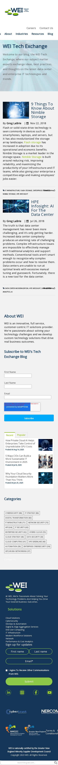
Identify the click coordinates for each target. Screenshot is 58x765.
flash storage (26, 190)
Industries (22, 33)
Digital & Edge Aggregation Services (22, 626)
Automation (13, 546)
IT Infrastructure (13, 632)
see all (7, 555)
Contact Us (46, 28)
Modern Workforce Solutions (19, 635)
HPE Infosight (22, 194)
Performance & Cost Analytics (19, 641)
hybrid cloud (37, 532)
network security (38, 522)
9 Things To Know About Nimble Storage (42, 110)
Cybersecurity (12, 621)
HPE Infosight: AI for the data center (42, 208)
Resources (38, 33)
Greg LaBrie (14, 123)
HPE (8, 527)
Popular (21, 434)
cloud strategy (14, 537)
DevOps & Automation (16, 623)
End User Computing (15, 629)
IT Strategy (32, 513)
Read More (48, 190)
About (8, 33)
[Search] (55, 763)
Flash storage (32, 142)
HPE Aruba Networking (17, 551)
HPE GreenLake (37, 541)
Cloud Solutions (13, 618)
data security (35, 537)
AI (12, 292)
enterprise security (15, 532)
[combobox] (27, 763)
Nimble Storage (32, 157)
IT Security (21, 527)
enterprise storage (41, 190)
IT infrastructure (12, 190)
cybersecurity (13, 513)
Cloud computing (15, 541)
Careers (31, 28)
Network (10, 638)
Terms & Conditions (51, 732)
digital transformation (18, 518)
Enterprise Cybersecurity (37, 546)
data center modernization (16, 288)
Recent (9, 435)
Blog (50, 33)
